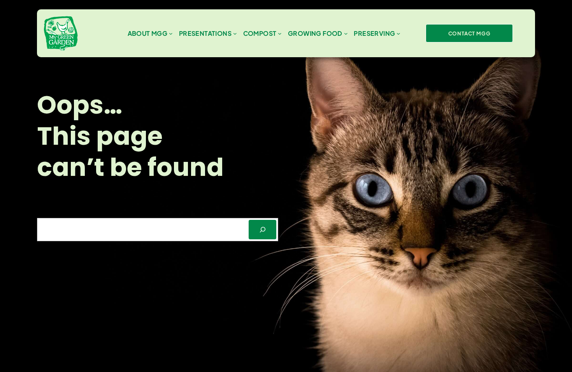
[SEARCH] (262, 229)
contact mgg (469, 33)
